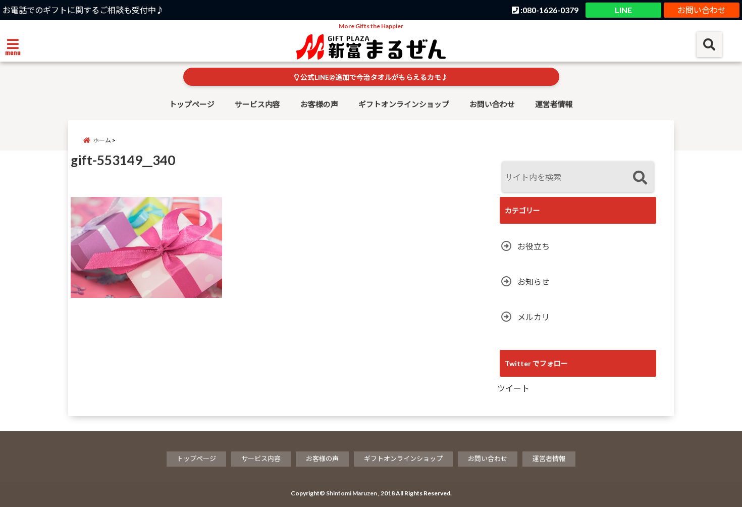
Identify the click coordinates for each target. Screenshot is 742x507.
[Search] (639, 178)
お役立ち (533, 246)
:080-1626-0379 (548, 10)
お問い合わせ (701, 10)
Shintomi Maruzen (351, 493)
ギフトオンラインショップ (403, 104)
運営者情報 (554, 104)
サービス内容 (257, 104)
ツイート (513, 388)
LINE (623, 10)
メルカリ (533, 317)
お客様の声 (319, 104)
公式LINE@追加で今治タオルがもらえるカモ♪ (373, 77)
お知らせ (533, 281)
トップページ (192, 104)
